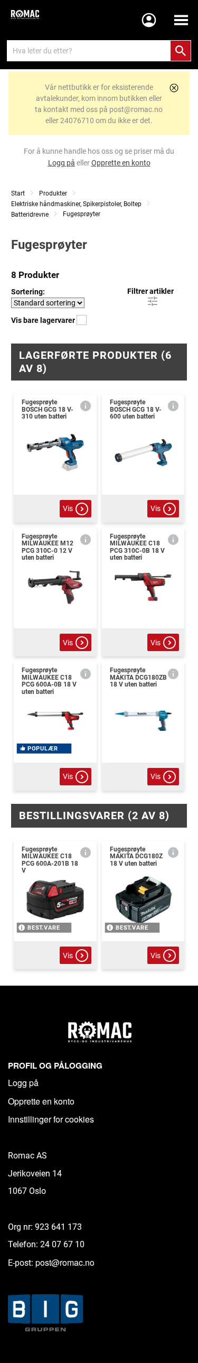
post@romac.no (65, 1262)
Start (18, 193)
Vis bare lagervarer (44, 320)
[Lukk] (174, 88)
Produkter (53, 193)
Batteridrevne (30, 214)
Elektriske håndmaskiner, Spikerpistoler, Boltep (76, 204)
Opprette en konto (41, 1101)
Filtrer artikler (150, 291)
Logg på (23, 1083)
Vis (68, 508)
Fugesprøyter (81, 214)
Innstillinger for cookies (51, 1119)
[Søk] (180, 50)
